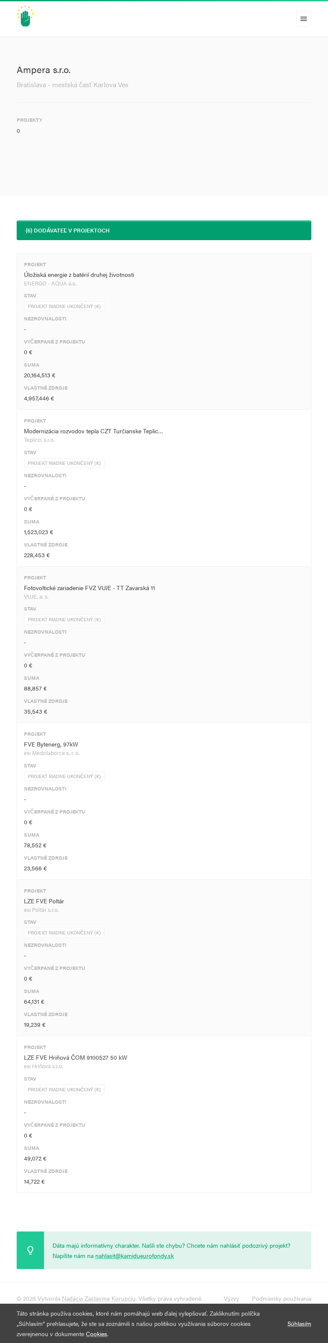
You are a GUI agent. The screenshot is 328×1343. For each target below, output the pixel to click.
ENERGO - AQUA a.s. (50, 283)
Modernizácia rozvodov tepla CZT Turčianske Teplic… (93, 430)
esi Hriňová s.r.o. (43, 1066)
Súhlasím (299, 1323)
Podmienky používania (281, 1298)
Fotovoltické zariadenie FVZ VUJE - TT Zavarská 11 (89, 587)
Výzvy (231, 1298)
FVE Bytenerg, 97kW (51, 744)
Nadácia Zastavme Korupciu (98, 1298)
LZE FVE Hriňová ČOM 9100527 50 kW (75, 1057)
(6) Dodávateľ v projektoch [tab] (68, 230)
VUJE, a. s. (36, 596)
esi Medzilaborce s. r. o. (52, 753)
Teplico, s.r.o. (39, 439)
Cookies (96, 1333)
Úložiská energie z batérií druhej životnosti (79, 274)
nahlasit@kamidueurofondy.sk (134, 1255)
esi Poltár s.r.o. (41, 909)
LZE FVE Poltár (44, 900)
